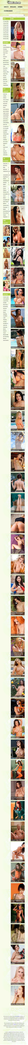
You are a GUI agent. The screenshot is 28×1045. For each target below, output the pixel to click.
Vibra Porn (6, 163)
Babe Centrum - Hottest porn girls (14, 2)
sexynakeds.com (6, 175)
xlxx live (4, 151)
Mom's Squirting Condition (5, 314)
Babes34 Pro (6, 60)
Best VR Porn (6, 62)
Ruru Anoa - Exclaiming (5, 305)
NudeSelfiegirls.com (6, 47)
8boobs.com (6, 192)
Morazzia (6, 169)
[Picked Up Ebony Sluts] (6, 242)
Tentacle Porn (6, 64)
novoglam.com (6, 200)
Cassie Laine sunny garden (6, 298)
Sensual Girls (6, 205)
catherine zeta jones (5, 153)
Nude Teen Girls (5, 53)
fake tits (4, 135)
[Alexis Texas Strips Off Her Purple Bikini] (6, 286)
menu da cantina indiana (5, 96)
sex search (17, 1016)
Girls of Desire (6, 187)
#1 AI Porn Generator (8, 11)
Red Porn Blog (6, 166)
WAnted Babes (6, 183)
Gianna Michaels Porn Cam (5, 79)
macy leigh (5, 101)
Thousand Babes (6, 208)
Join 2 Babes (6, 196)
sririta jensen (5, 133)
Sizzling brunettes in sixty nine (5, 323)
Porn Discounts (5, 67)
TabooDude (5, 85)
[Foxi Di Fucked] (6, 230)
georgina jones (5, 106)
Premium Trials (5, 57)
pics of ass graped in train (5, 143)
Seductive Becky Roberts (5, 329)
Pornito (4, 45)
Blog (4, 19)
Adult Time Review (5, 74)
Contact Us (6, 7)
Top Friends (20, 7)
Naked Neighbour (6, 215)
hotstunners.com (6, 171)
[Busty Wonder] (6, 264)
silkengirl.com (6, 181)
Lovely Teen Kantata (5, 301)
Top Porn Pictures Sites (6, 71)
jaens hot (5, 124)
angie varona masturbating (6, 114)
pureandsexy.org (6, 211)
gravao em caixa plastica (6, 121)
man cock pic (6, 99)
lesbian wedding (5, 138)
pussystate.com (6, 194)
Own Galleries (13, 7)
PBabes (6, 190)
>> (20, 1009)
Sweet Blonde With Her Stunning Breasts (6, 335)
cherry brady (5, 116)
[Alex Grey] (6, 253)
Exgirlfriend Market (6, 177)
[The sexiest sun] (6, 275)
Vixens (14, 1024)
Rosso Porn (6, 213)
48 (16, 1009)
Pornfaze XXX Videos (5, 50)
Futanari (5, 83)
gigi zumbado (6, 111)
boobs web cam (5, 148)
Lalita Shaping (5, 318)
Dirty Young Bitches (6, 202)
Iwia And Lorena (5, 309)
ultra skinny (5, 118)
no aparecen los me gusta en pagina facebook (5, 129)
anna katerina (6, 109)
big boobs (5, 103)
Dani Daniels (6, 340)
